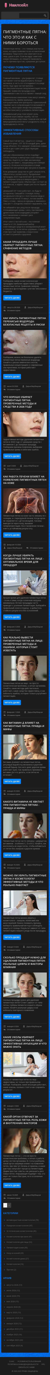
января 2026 (14, 1323)
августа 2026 (14, 1285)
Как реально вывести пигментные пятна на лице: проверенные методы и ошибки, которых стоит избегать (23, 644)
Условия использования (29, 1361)
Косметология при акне (19, 1236)
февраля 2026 (15, 1318)
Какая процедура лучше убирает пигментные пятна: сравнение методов (23, 245)
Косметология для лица (19, 1242)
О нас (11, 1361)
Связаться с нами (26, 1367)
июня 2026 (13, 1296)
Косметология (15, 1264)
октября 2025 (15, 1340)
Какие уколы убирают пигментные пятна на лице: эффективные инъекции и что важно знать (25, 1042)
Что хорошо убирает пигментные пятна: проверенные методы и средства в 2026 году (19, 401)
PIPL (43, 1364)
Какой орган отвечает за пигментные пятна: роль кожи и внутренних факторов (25, 1120)
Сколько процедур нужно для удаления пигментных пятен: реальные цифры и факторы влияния (24, 962)
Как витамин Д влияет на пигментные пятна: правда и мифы (23, 726)
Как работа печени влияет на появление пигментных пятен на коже (24, 480)
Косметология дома (18, 1258)
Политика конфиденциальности (23, 1364)
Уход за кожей (15, 1253)
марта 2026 (14, 1312)
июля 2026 (13, 1290)
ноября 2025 (14, 1334)
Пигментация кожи (17, 1247)
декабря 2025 (15, 1329)
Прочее (11, 1269)
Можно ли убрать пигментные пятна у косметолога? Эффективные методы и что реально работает (24, 880)
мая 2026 (13, 1301)
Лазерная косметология (19, 1225)
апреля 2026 (14, 1307)
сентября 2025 (15, 1345)
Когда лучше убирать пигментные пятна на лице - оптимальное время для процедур (23, 560)
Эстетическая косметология (21, 1231)
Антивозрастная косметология (23, 1220)
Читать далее (12, 297)
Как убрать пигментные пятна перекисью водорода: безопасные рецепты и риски (24, 321)
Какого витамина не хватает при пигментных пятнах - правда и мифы (23, 805)
